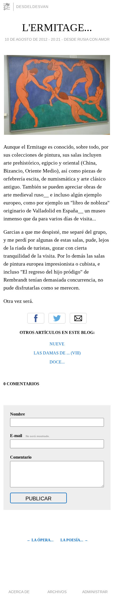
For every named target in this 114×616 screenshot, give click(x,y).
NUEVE (57, 344)
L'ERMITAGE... (57, 27)
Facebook (35, 318)
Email (78, 318)
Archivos (57, 592)
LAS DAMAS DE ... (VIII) (57, 353)
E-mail (30, 435)
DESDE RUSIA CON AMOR (86, 39)
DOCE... (57, 362)
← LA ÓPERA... (40, 540)
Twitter (57, 318)
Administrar (95, 592)
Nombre (17, 414)
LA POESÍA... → (74, 540)
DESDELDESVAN (32, 7)
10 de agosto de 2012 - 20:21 (32, 39)
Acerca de (18, 592)
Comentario (21, 457)
